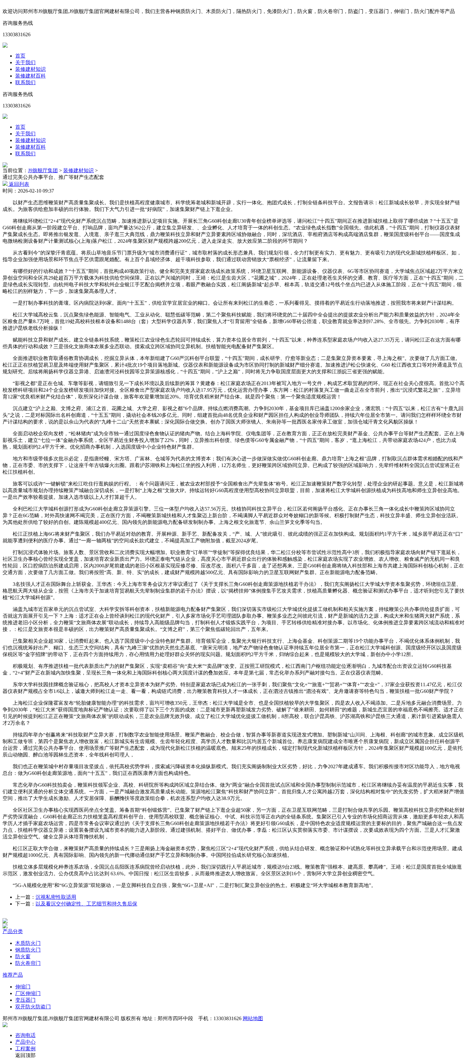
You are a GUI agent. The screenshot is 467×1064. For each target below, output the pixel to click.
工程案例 (25, 1048)
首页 (20, 55)
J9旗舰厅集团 (43, 170)
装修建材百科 (30, 75)
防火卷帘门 (28, 963)
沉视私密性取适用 (56, 897)
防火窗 (22, 956)
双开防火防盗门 (33, 1006)
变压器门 (25, 1000)
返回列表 (18, 184)
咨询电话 (25, 1035)
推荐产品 (13, 975)
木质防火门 (28, 943)
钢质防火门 (28, 949)
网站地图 (253, 1018)
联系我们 (25, 82)
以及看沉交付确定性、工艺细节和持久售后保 (86, 903)
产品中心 (25, 1042)
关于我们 (25, 62)
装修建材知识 (30, 69)
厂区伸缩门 (28, 993)
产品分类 (13, 931)
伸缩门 (22, 986)
